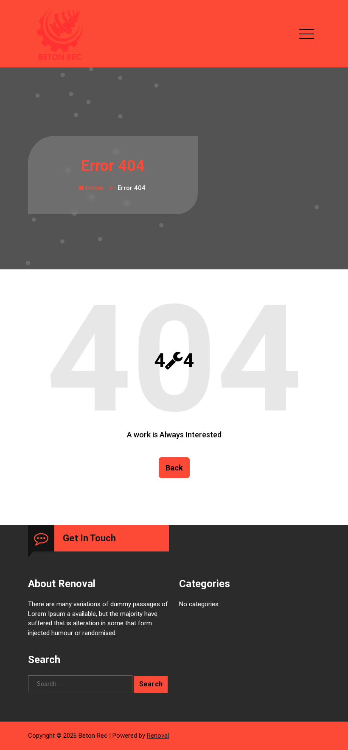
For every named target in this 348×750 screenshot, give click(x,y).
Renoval (158, 735)
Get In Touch (89, 538)
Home (94, 188)
